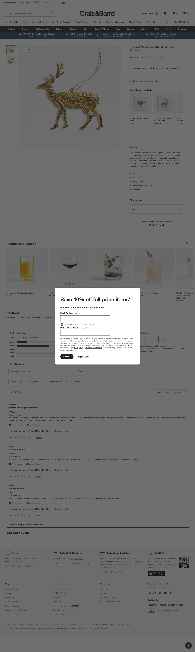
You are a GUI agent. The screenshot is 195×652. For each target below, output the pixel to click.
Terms (129, 345)
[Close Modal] (136, 291)
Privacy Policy (78, 348)
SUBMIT (67, 356)
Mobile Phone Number (73, 328)
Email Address (70, 313)
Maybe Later (82, 356)
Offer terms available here (93, 348)
